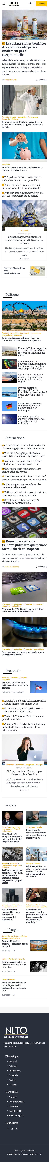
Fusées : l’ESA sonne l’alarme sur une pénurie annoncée (22, 718)
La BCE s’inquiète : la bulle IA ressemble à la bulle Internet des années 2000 (24, 702)
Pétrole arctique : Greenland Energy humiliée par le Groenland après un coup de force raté (32, 392)
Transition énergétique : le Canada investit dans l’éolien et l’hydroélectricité (23, 455)
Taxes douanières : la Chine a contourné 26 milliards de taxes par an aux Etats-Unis (24, 478)
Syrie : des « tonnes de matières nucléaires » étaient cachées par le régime (30, 378)
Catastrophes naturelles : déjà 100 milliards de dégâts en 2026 (21, 501)
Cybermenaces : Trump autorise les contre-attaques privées (21, 470)
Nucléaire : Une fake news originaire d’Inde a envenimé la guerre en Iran (22, 462)
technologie (16, 606)
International (7, 335)
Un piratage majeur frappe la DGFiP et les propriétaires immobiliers (23, 710)
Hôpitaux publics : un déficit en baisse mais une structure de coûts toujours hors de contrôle (36, 871)
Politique (15, 119)
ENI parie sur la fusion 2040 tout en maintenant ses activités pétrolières (21, 179)
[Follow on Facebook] (8, 1128)
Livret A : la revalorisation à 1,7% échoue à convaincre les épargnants (22, 168)
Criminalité (24, 333)
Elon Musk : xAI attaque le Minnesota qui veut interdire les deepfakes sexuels (12, 838)
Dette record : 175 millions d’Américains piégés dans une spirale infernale (24, 494)
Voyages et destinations (11, 938)
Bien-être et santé (9, 117)
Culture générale (32, 906)
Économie (6, 119)
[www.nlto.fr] (14, 4)
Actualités (22, 117)
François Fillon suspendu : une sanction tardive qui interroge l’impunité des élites (32, 351)
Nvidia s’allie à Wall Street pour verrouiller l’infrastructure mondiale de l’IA (22, 610)
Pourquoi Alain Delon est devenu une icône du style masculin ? (14, 964)
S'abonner (41, 3)
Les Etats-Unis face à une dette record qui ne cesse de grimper (15, 685)
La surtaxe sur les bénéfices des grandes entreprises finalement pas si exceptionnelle (24, 49)
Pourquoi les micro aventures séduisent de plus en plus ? (15, 944)
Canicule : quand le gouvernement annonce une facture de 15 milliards (31, 420)
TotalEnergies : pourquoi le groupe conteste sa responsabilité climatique (11, 914)
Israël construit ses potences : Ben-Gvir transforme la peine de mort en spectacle (21, 339)
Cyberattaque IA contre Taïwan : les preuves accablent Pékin (21, 486)
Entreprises (6, 827)
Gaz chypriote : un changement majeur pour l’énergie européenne (23, 653)
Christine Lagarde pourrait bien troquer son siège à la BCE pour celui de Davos (24, 239)
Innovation (38, 604)
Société (17, 829)
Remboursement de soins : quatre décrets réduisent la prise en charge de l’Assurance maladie (22, 124)
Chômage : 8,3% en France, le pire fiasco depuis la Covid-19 (24, 773)
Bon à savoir (33, 117)
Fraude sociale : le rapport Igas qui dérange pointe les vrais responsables (21, 186)
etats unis (5, 677)
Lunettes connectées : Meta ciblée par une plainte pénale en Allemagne (30, 407)
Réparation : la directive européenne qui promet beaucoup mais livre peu (36, 834)
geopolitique (36, 333)
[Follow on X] (12, 1128)
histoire (4, 959)
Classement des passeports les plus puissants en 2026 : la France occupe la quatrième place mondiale (36, 916)
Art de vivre (40, 904)
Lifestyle (24, 936)
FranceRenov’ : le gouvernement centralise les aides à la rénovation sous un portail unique (32, 365)
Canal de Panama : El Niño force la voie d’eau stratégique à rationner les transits (23, 447)
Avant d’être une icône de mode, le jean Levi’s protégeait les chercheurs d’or (14, 986)
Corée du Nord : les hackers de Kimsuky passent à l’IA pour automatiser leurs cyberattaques (23, 727)
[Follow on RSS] (16, 1128)
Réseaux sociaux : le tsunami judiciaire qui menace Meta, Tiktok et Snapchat (24, 545)
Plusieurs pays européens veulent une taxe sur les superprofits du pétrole (23, 194)
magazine (18, 335)
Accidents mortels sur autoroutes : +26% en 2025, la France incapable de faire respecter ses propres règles (12, 876)
